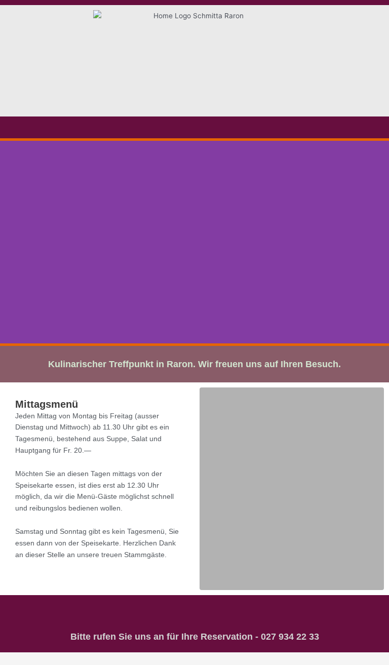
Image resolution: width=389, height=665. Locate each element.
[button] (194, 127)
